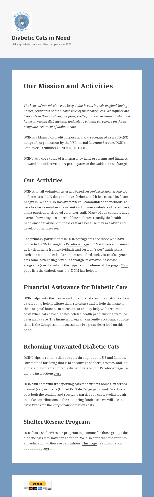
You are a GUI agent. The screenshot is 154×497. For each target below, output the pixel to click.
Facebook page (77, 244)
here (57, 373)
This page (89, 443)
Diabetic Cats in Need (41, 37)
